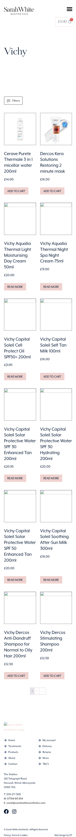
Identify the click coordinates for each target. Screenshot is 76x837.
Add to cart (16, 191)
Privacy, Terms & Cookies (16, 835)
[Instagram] (14, 811)
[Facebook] (6, 811)
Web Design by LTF (63, 835)
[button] (69, 8)
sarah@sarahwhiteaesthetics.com (25, 802)
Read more (15, 286)
